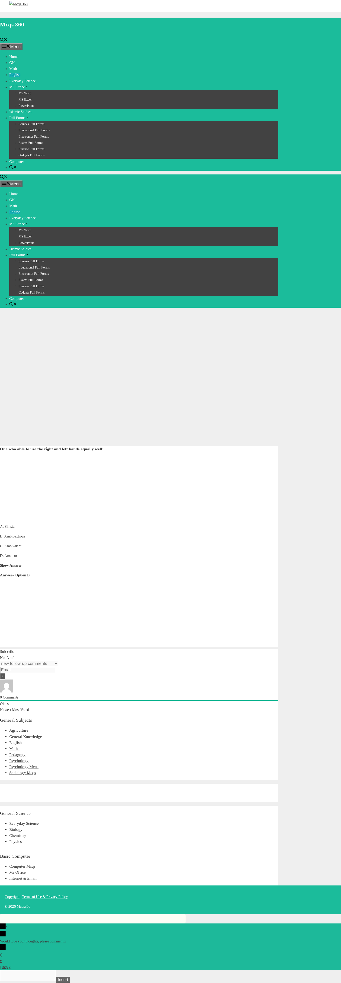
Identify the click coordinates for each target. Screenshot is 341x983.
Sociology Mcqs (22, 773)
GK (12, 63)
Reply (6, 967)
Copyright (12, 897)
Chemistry (17, 835)
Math (13, 69)
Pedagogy (17, 754)
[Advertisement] (139, 343)
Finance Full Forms (31, 149)
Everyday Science (22, 81)
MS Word (25, 93)
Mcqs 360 (12, 24)
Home (13, 57)
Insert (63, 979)
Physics (15, 841)
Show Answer (11, 565)
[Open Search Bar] (3, 40)
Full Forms (17, 118)
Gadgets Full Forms (32, 155)
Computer (16, 162)
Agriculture (18, 730)
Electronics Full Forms (34, 136)
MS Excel (25, 99)
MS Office (17, 87)
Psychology (19, 761)
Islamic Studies (20, 112)
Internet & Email (23, 878)
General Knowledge (25, 736)
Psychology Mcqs (24, 767)
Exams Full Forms (31, 143)
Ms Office (17, 872)
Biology (16, 829)
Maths (14, 748)
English (14, 75)
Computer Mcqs (22, 866)
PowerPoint (26, 105)
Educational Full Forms (34, 130)
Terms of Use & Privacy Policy (45, 897)
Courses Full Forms (31, 124)
